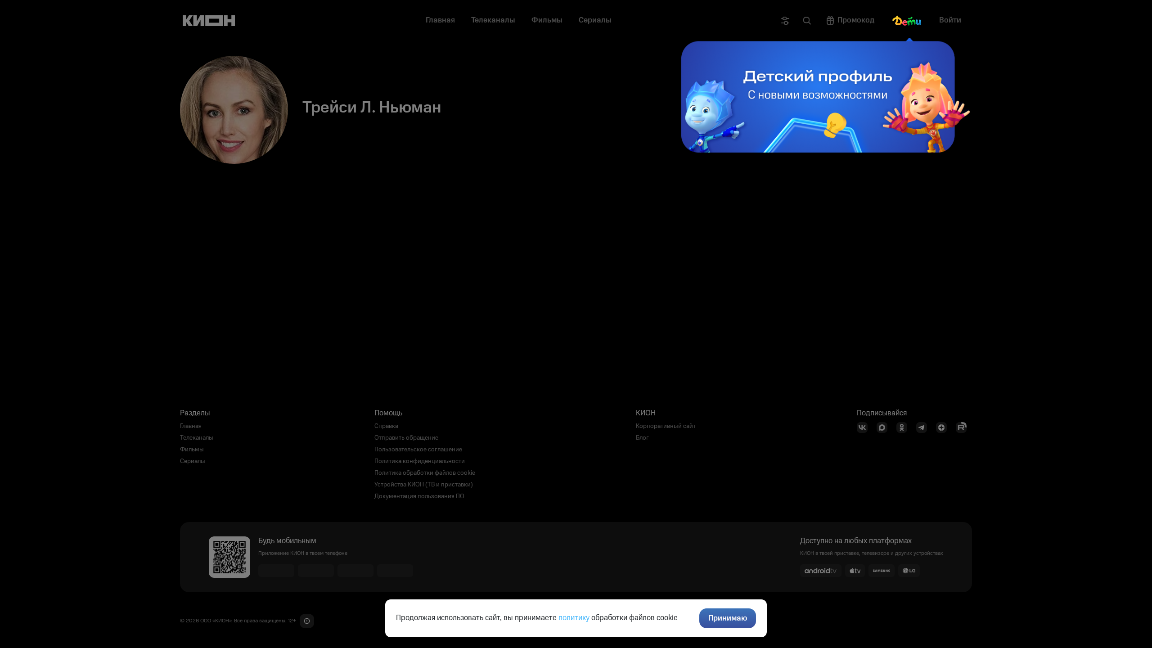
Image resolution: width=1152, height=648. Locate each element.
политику (574, 617)
